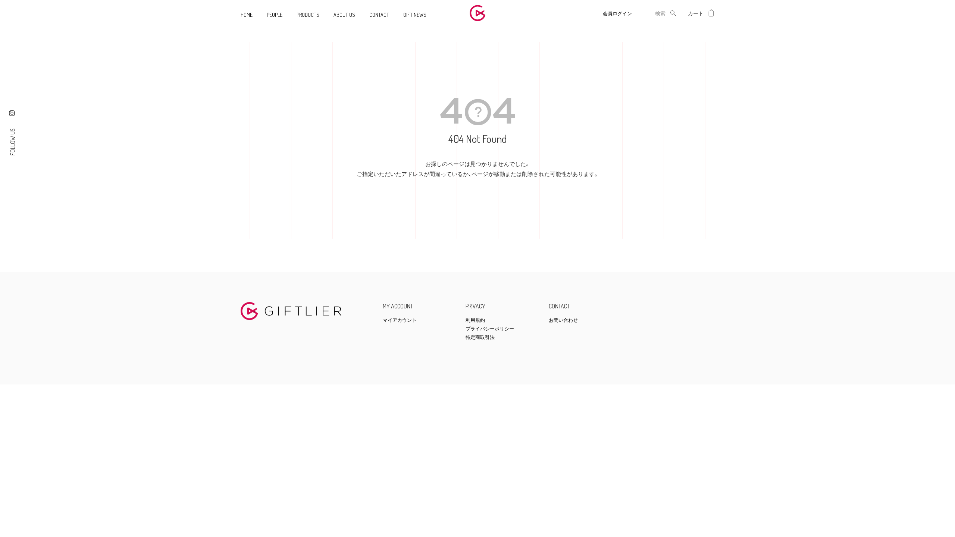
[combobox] (654, 13)
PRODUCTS (308, 15)
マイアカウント (400, 320)
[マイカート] (711, 13)
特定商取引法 (480, 337)
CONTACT (379, 15)
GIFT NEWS (414, 15)
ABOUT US (344, 15)
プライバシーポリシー (490, 328)
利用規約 (475, 320)
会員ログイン (617, 13)
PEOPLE (274, 15)
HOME (247, 15)
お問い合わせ (563, 320)
